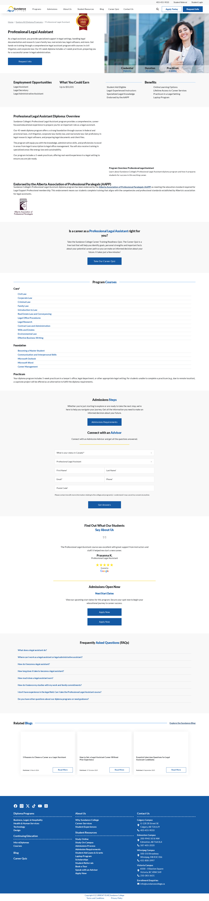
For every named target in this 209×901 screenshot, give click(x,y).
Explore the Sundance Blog (182, 723)
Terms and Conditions (95, 898)
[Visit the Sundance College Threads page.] (47, 807)
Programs (36, 9)
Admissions (52, 9)
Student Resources (85, 9)
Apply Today (172, 9)
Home (10, 22)
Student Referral (180, 2)
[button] (127, 87)
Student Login (197, 2)
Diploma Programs (24, 813)
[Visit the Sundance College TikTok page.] (35, 807)
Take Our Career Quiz (104, 261)
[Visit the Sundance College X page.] (29, 807)
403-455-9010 (162, 2)
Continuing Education (26, 835)
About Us (67, 9)
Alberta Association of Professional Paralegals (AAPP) (125, 187)
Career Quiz (113, 9)
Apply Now (104, 612)
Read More (65, 770)
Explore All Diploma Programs (29, 22)
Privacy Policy (116, 898)
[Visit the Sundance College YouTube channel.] (41, 807)
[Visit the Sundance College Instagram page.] (23, 807)
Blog (102, 9)
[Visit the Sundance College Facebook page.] (17, 807)
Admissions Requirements (105, 422)
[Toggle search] (157, 9)
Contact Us (128, 9)
